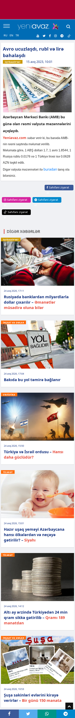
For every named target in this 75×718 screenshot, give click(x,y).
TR (17, 35)
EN (11, 35)
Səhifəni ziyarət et (58, 190)
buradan (50, 169)
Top (69, 706)
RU (5, 35)
